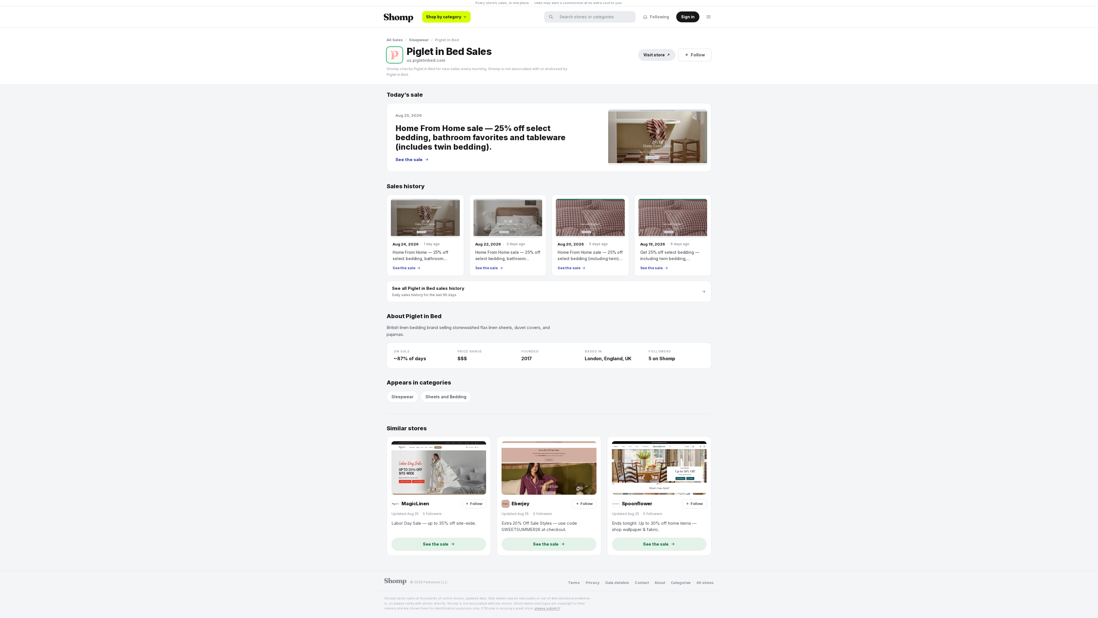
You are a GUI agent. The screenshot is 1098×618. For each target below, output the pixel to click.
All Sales (395, 39)
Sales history (406, 186)
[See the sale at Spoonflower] (659, 496)
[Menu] (708, 17)
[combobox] (593, 16)
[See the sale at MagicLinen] (439, 496)
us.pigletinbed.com (426, 60)
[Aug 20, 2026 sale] (590, 235)
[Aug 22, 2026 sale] (508, 235)
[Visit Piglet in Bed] (395, 55)
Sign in (688, 17)
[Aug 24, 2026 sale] (425, 235)
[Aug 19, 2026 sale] (672, 235)
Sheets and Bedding (445, 396)
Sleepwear (419, 39)
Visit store (654, 54)
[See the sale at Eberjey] (549, 496)
